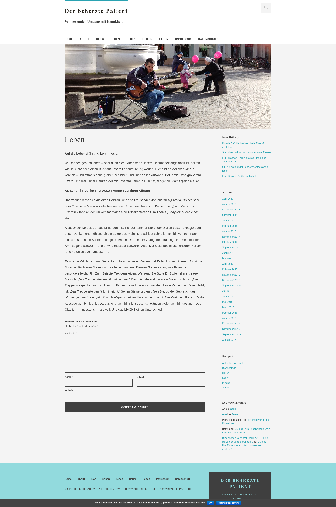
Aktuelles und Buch (232, 363)
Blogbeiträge (229, 368)
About (84, 39)
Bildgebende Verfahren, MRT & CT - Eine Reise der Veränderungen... (245, 439)
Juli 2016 (227, 291)
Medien (226, 382)
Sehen (115, 39)
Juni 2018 (227, 220)
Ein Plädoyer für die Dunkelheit (239, 176)
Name (69, 376)
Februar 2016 (229, 312)
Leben (163, 39)
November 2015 (231, 329)
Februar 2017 (229, 269)
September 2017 (231, 247)
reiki (224, 414)
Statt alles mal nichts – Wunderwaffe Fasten (246, 152)
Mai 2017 (227, 258)
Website (69, 390)
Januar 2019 (229, 204)
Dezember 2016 (231, 274)
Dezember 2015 (231, 323)
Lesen (131, 39)
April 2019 (227, 198)
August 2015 (229, 339)
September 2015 (231, 334)
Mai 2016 (227, 301)
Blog (100, 39)
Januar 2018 (229, 231)
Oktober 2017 (229, 242)
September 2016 (231, 285)
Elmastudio (184, 488)
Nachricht (71, 333)
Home (69, 39)
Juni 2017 (227, 253)
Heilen (147, 39)
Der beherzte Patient (96, 10)
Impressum (183, 39)
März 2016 (228, 307)
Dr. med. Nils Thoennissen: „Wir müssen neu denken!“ (246, 430)
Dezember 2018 (231, 209)
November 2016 (231, 280)
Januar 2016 (229, 318)
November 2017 (231, 236)
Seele (233, 409)
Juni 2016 (227, 296)
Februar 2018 (229, 225)
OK (210, 503)
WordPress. (139, 488)
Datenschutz (208, 39)
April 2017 (227, 263)
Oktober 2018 (229, 215)
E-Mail (141, 376)
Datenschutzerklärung (228, 503)
